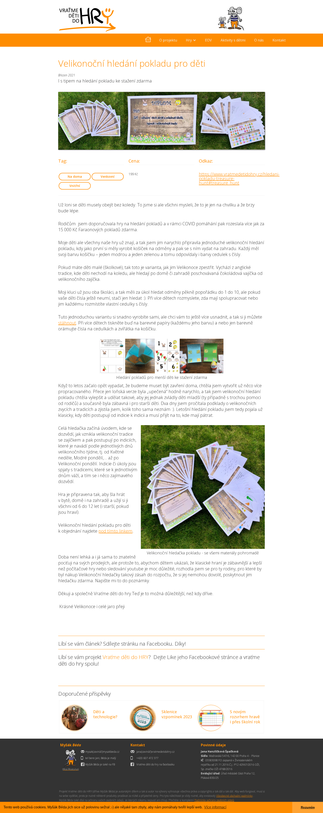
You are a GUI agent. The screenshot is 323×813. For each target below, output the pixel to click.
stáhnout (67, 323)
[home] (148, 40)
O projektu (168, 40)
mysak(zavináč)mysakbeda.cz (102, 752)
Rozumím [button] (308, 807)
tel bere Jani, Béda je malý (100, 758)
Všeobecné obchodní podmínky (234, 796)
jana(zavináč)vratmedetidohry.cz (155, 752)
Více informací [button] (215, 807)
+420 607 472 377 (147, 758)
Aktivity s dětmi (233, 40)
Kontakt (279, 40)
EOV (208, 40)
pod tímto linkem (115, 531)
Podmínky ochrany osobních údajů (214, 800)
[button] (191, 40)
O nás (259, 40)
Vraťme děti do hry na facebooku (155, 764)
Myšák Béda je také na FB (100, 764)
